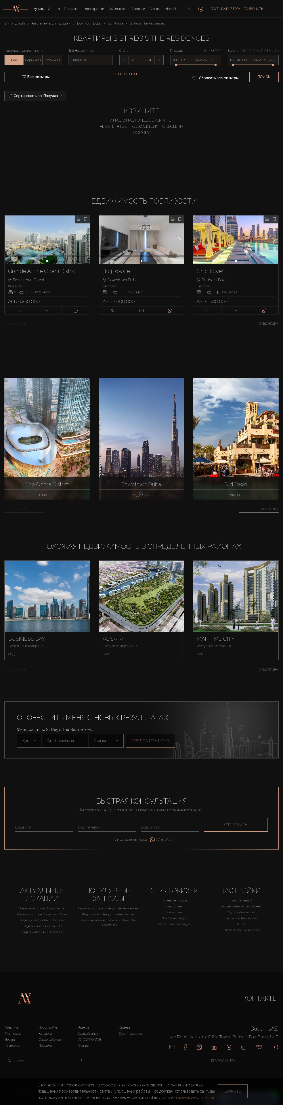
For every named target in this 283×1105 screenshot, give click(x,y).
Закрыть (232, 1091)
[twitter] (199, 1047)
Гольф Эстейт (175, 906)
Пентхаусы (13, 1033)
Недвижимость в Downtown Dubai (42, 914)
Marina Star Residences (241, 918)
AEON (241, 924)
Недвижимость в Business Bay (42, 932)
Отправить (235, 824)
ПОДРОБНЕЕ (47, 495)
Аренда (54, 9)
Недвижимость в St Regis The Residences (108, 908)
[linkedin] (214, 1047)
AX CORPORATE (89, 1039)
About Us (172, 9)
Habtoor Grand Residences (241, 930)
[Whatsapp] (229, 1047)
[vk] (259, 1047)
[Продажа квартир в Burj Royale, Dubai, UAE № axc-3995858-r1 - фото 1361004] (141, 239)
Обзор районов (50, 1039)
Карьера (124, 1027)
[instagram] (244, 1047)
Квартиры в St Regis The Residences (108, 914)
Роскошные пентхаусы (174, 924)
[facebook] (185, 1047)
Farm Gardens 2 (241, 900)
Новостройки (93, 9)
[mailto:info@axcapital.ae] (171, 1047)
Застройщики (88, 1033)
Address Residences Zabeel (241, 906)
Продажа (71, 9)
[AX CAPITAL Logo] (24, 998)
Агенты (155, 9)
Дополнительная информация (186, 1097)
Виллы (10, 1039)
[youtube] (275, 1047)
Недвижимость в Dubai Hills (42, 926)
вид (11, 654)
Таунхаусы (12, 1045)
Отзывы (83, 1045)
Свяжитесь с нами (132, 1033)
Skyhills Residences (241, 912)
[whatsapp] (200, 9)
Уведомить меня (150, 740)
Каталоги (138, 9)
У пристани (174, 912)
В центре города (175, 900)
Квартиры (12, 1027)
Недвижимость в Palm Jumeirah (42, 920)
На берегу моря (174, 918)
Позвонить (253, 9)
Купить (38, 9)
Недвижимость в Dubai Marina (42, 908)
